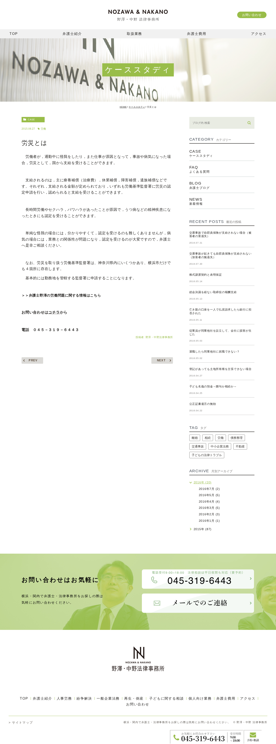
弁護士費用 (226, 698)
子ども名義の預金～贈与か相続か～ (213, 386)
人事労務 (64, 698)
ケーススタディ (137, 107)
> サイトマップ (21, 722)
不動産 (240, 446)
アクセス (248, 698)
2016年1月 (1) (209, 520)
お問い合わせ (251, 15)
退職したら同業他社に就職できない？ (214, 351)
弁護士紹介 (42, 698)
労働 (43, 128)
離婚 (195, 438)
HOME (123, 107)
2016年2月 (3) (209, 514)
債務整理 (237, 438)
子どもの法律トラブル (207, 455)
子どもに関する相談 (166, 698)
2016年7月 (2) (209, 489)
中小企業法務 (220, 446)
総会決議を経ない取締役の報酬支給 (213, 292)
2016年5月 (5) (209, 495)
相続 (208, 438)
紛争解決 (84, 698)
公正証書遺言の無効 (202, 403)
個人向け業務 (200, 698)
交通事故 (198, 446)
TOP (24, 698)
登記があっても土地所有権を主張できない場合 (220, 369)
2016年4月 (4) (209, 501)
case (31, 119)
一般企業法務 (108, 698)
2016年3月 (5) (209, 507)
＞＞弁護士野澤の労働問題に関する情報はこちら (61, 295)
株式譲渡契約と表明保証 (205, 274)
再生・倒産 (134, 698)
